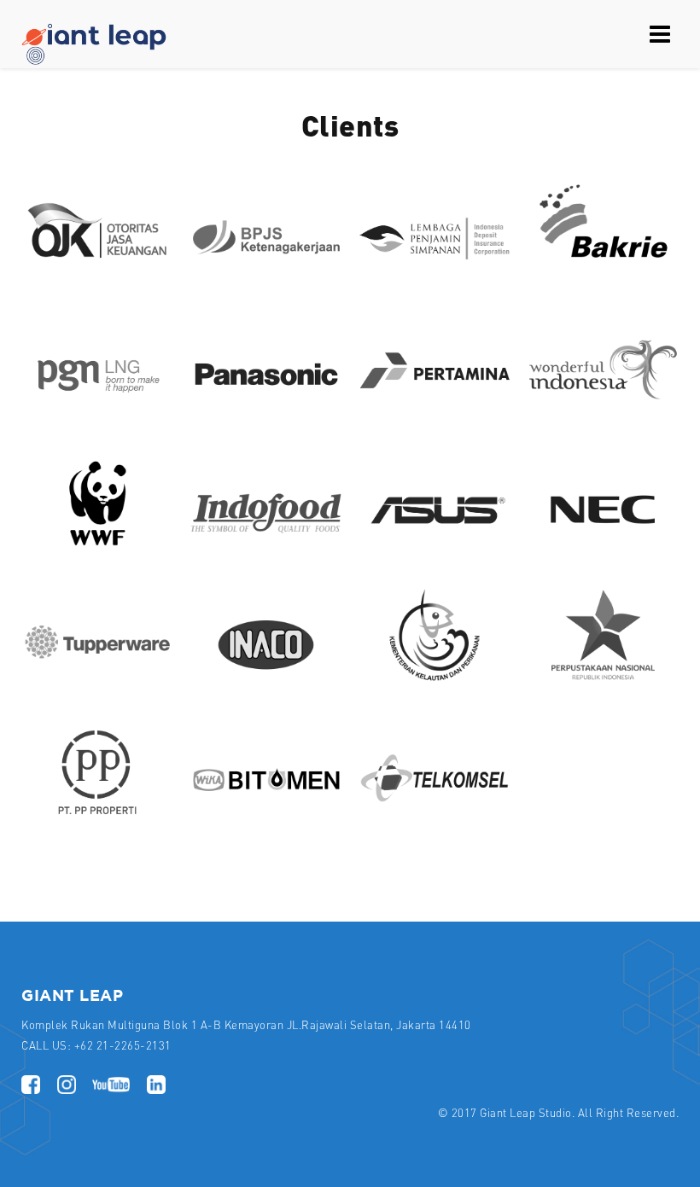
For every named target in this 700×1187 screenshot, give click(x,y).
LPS (434, 284)
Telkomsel (435, 823)
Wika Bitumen (266, 823)
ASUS (434, 553)
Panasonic (266, 419)
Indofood (266, 553)
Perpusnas (603, 688)
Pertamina (434, 419)
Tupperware (97, 688)
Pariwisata (603, 419)
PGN (97, 419)
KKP (435, 688)
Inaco (266, 688)
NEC (603, 553)
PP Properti (97, 823)
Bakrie (603, 284)
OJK (97, 284)
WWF (97, 553)
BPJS (266, 284)
